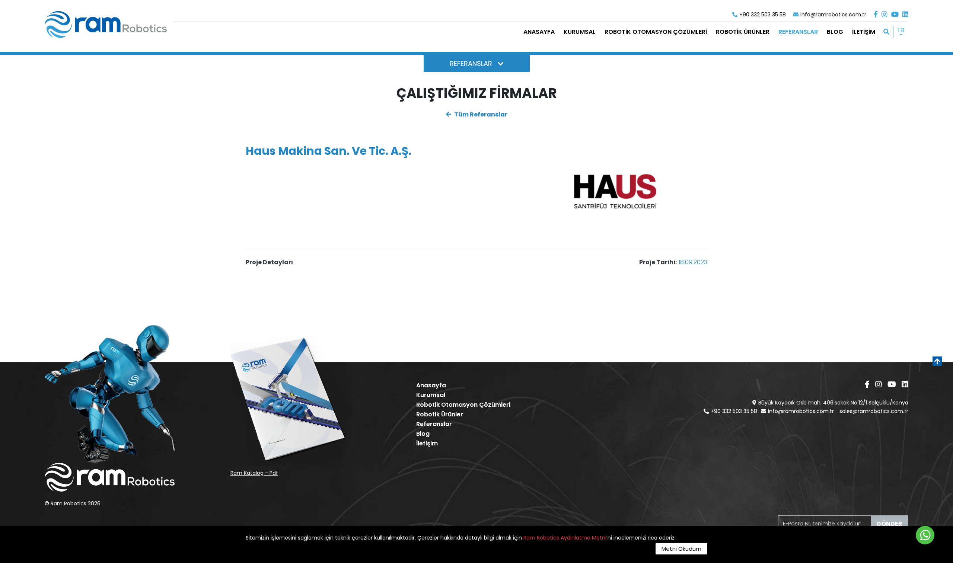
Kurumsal (430, 395)
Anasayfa (431, 385)
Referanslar (434, 424)
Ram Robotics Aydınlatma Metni (564, 537)
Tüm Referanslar (480, 114)
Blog (423, 433)
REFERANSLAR (471, 63)
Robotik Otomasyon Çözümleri (463, 404)
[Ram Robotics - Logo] (106, 24)
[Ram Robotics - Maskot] (110, 394)
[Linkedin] (905, 14)
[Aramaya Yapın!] (886, 32)
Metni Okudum (681, 549)
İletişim (427, 443)
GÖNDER (889, 523)
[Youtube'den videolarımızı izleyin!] (895, 14)
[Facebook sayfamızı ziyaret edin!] (876, 14)
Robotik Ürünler (439, 414)
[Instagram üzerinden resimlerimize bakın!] (884, 14)
